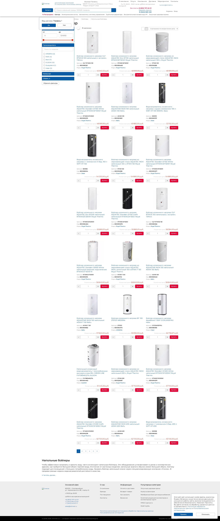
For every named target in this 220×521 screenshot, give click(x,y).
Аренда (57, 14)
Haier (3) (49, 68)
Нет (64, 25)
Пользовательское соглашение (112, 513)
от (44, 32)
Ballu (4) (49, 57)
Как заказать (125, 495)
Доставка (152, 1)
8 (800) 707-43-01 (145, 8)
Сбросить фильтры (50, 83)
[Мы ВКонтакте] (175, 5)
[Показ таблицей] (142, 29)
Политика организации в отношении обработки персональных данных (126, 511)
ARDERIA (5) (50, 54)
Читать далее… (49, 475)
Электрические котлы (70, 14)
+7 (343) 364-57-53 (71, 501)
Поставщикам (105, 495)
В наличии (86, 28)
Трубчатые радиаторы (114, 14)
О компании (124, 1)
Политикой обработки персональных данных (189, 507)
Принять (183, 514)
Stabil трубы (145, 506)
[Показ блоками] (146, 29)
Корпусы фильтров (148, 491)
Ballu (117, 120)
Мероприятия (163, 1)
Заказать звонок (145, 10)
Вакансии (124, 498)
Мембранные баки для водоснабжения (155, 495)
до (60, 32)
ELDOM (84, 383)
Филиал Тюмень (91, 2)
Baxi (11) (49, 59)
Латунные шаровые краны (158, 14)
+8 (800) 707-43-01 (72, 499)
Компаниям (142, 1)
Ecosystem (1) (51, 65)
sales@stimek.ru (71, 506)
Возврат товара (126, 491)
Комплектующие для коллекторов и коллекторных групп (154, 498)
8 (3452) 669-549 (145, 12)
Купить (104, 75)
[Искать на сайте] (113, 10)
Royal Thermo (86, 68)
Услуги (133, 1)
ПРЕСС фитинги (147, 503)
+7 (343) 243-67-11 (71, 503)
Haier (152, 330)
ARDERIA (119, 330)
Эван (152, 120)
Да (49, 25)
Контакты (174, 1)
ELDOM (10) (50, 62)
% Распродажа (47, 14)
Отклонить (205, 514)
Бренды (103, 491)
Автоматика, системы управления (92, 14)
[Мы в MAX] (177, 4)
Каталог (48, 10)
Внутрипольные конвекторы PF (136, 14)
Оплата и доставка (127, 488)
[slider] (43, 40)
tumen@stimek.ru (166, 5)
